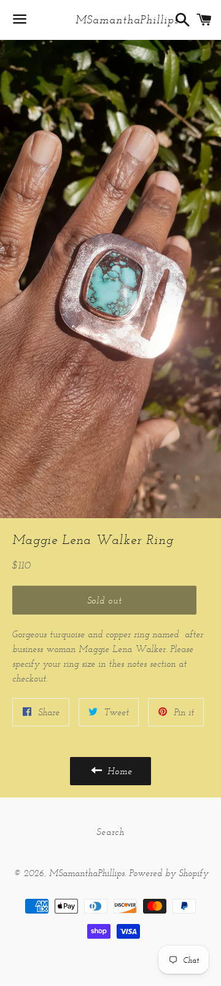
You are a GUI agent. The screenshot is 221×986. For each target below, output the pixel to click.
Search (110, 831)
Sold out (104, 600)
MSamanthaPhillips (110, 19)
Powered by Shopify (168, 873)
